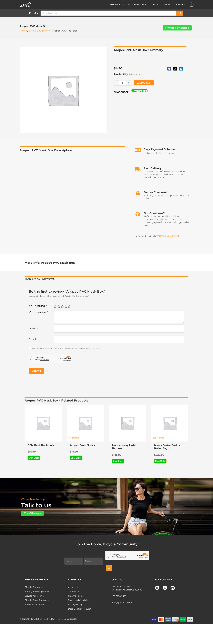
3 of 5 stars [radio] (62, 306)
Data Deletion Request (79, 609)
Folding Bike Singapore (37, 591)
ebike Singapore (36, 579)
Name (33, 328)
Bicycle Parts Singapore (37, 600)
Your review (38, 312)
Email (33, 339)
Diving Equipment (39, 30)
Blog (156, 4)
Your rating (38, 306)
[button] (122, 5)
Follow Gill (164, 579)
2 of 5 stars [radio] (58, 306)
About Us (73, 587)
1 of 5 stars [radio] (55, 306)
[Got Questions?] (137, 214)
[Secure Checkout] (137, 193)
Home (23, 30)
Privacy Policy (75, 604)
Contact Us (73, 591)
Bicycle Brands (137, 4)
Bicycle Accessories (34, 596)
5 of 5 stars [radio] (69, 306)
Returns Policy (75, 596)
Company (74, 579)
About (167, 4)
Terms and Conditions (79, 600)
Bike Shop (115, 4)
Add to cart (143, 83)
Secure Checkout (155, 192)
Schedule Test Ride (34, 604)
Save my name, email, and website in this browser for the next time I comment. (65, 348)
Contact (180, 4)
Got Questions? (154, 213)
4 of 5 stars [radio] (65, 306)
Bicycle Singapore (34, 587)
